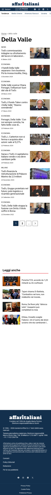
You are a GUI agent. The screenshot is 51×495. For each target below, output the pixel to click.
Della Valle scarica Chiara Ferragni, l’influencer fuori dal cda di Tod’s (13, 88)
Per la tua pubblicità (10, 470)
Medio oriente (17, 14)
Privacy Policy (25, 486)
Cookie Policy (25, 489)
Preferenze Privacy (25, 493)
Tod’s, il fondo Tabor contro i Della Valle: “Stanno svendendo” (14, 105)
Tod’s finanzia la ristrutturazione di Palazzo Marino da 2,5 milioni (14, 174)
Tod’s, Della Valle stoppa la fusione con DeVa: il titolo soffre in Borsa (14, 208)
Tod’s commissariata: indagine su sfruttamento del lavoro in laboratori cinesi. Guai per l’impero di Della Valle (14, 53)
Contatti (6, 458)
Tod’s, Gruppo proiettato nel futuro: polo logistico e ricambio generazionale (14, 191)
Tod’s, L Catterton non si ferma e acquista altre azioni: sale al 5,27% (13, 139)
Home (3, 33)
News (3, 47)
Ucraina (44, 14)
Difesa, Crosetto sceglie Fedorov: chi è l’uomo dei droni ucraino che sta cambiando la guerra (35, 320)
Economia (5, 64)
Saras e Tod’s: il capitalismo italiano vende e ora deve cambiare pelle (14, 157)
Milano (4, 168)
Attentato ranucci (32, 14)
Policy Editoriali (9, 462)
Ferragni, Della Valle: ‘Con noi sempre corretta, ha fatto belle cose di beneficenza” (13, 122)
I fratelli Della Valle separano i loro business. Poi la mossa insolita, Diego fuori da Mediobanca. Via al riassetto (14, 71)
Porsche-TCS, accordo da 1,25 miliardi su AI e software (35, 281)
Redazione (7, 466)
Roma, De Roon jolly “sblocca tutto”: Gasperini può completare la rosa (34, 307)
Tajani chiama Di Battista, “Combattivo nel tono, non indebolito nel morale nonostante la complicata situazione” (33, 294)
